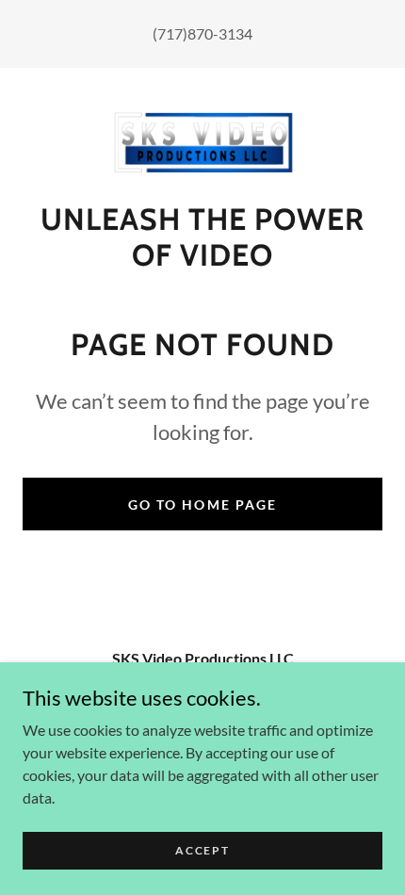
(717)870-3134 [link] (202, 33)
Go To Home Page (202, 504)
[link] (202, 142)
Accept (202, 850)
